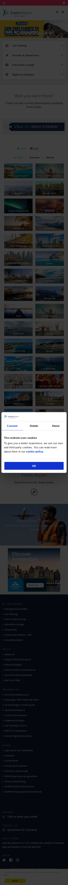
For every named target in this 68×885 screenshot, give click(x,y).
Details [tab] (34, 425)
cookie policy (34, 451)
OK (34, 465)
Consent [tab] (12, 425)
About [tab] (56, 425)
